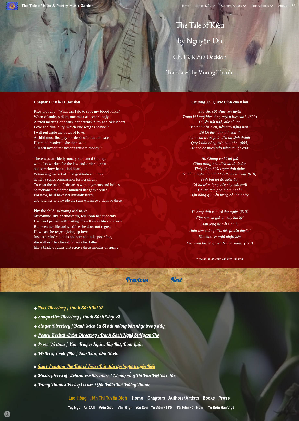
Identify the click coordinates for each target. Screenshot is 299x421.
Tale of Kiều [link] (202, 6)
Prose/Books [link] (260, 6)
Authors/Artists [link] (231, 6)
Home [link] (185, 6)
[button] (294, 6)
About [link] (282, 6)
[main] (199, 45)
